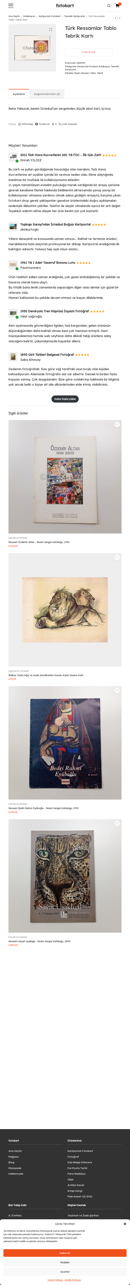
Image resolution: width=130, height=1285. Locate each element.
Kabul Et (65, 1253)
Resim (77, 73)
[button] (125, 1224)
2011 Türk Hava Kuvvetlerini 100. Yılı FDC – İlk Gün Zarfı (60, 155)
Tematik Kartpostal (74, 16)
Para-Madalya (76, 1173)
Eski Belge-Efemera (17, 538)
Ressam (85, 73)
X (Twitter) (14, 1215)
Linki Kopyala (69, 124)
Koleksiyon (29, 16)
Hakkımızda (15, 1173)
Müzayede (14, 1168)
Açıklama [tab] (19, 94)
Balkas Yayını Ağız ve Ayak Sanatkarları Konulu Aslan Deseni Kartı (45, 675)
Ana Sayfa (14, 16)
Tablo (93, 73)
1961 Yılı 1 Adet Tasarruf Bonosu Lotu (47, 263)
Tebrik (100, 73)
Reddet (65, 1262)
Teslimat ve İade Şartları (83, 1215)
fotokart (65, 5)
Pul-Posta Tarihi (77, 1168)
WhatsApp (27, 124)
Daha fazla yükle (65, 399)
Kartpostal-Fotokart (50, 16)
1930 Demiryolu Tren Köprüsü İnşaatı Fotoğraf (54, 311)
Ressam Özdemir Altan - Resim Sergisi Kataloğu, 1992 (38, 542)
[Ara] (109, 5)
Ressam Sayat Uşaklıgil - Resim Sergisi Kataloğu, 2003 (39, 941)
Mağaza (13, 1156)
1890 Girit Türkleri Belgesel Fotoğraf (47, 355)
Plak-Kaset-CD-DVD (80, 1196)
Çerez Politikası (55, 1280)
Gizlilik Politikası (73, 1280)
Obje (70, 1179)
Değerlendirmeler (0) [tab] (47, 94)
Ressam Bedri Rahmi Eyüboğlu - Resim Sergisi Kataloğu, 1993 (43, 808)
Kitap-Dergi (75, 1190)
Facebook (44, 124)
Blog (11, 1162)
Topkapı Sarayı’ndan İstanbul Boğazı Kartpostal (55, 224)
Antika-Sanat (76, 1185)
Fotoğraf (73, 1156)
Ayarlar (65, 1271)
